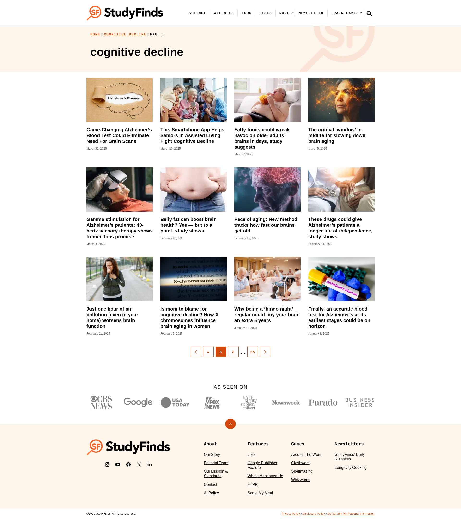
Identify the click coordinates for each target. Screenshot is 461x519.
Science (197, 13)
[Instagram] (107, 464)
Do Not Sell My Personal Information (351, 513)
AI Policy (211, 493)
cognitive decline (125, 34)
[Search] (369, 13)
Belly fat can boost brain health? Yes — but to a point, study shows (188, 225)
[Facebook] (128, 464)
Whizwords (300, 480)
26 (252, 352)
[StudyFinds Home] (124, 13)
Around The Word (306, 454)
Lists (265, 13)
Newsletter (311, 13)
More (284, 13)
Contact (210, 484)
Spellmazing (302, 471)
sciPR (253, 484)
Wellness (224, 13)
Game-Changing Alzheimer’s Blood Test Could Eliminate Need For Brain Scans (119, 135)
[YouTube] (118, 464)
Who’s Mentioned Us (265, 476)
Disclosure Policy (313, 513)
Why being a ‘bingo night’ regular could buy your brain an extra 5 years (267, 314)
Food (247, 13)
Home (95, 34)
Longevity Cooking (351, 467)
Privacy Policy (291, 513)
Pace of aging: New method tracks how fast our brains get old (265, 225)
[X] (139, 464)
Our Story (212, 454)
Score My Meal (260, 493)
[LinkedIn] (149, 464)
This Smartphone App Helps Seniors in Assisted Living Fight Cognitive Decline (192, 135)
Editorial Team (216, 463)
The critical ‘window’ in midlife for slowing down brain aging (336, 135)
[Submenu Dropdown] (291, 13)
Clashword (300, 463)
